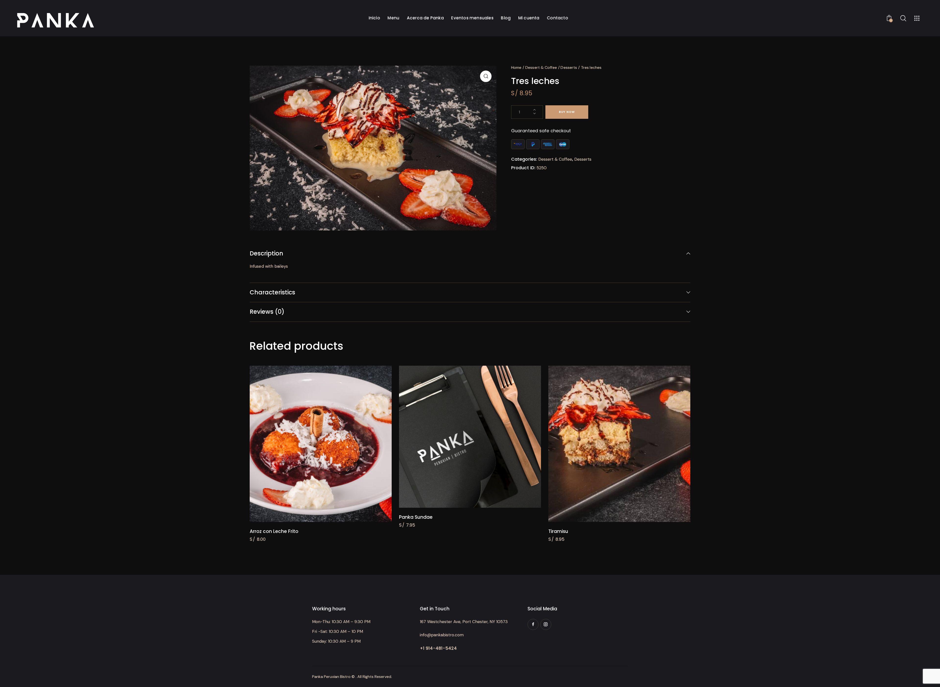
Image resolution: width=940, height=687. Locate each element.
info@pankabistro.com (442, 635)
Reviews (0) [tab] (267, 312)
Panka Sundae (416, 517)
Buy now (567, 112)
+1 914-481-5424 (438, 648)
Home (516, 67)
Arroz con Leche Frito (274, 532)
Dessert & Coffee (541, 67)
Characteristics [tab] (272, 292)
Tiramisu (558, 532)
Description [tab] (266, 253)
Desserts (569, 67)
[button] (486, 76)
